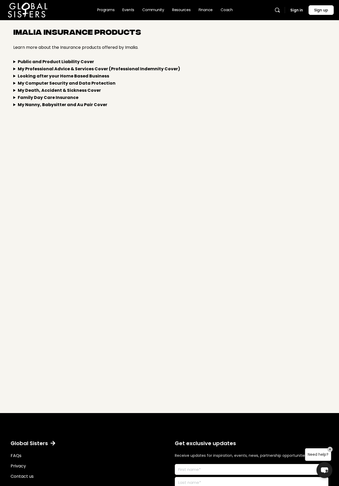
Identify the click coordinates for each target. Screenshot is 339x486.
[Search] (277, 10)
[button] (33, 443)
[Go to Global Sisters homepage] (27, 9)
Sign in (296, 10)
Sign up (321, 10)
